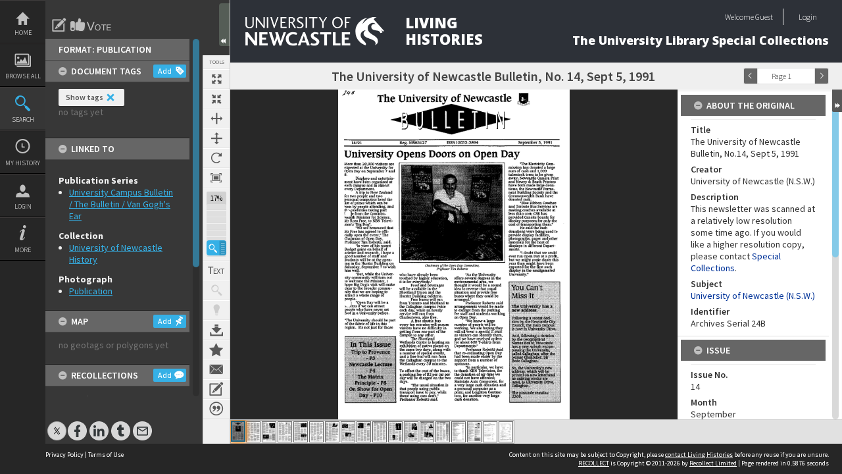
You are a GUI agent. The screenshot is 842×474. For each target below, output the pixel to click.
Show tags (84, 97)
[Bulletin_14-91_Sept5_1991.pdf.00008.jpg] (348, 431)
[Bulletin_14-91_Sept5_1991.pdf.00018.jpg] (506, 431)
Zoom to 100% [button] (216, 178)
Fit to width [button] (216, 118)
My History (22, 163)
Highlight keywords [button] (216, 310)
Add (165, 71)
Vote (91, 25)
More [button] (22, 250)
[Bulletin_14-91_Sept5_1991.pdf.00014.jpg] (442, 431)
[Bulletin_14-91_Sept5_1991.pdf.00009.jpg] (364, 431)
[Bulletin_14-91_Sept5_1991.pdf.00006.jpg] (316, 431)
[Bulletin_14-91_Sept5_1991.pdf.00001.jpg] (238, 431)
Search (23, 119)
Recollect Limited (713, 463)
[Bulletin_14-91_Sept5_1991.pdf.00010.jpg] (379, 431)
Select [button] (807, 76)
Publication (90, 291)
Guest (764, 17)
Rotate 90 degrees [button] (216, 158)
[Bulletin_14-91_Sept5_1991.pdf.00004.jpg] (285, 431)
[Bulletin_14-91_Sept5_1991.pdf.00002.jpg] (253, 431)
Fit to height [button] (216, 138)
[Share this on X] (56, 424)
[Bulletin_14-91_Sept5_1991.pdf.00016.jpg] (474, 431)
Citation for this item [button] (216, 409)
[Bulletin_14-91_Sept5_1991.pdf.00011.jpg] (395, 431)
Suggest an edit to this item (59, 25)
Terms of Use (106, 454)
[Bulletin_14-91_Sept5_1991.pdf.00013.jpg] (427, 431)
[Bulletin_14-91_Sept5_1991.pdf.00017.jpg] (490, 431)
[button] (216, 247)
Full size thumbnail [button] (216, 79)
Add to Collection (216, 349)
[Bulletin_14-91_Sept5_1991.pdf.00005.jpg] (300, 431)
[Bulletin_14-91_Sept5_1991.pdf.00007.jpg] (332, 431)
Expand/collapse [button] (837, 101)
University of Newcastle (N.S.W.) (753, 296)
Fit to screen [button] (216, 99)
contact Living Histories (699, 454)
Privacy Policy (64, 454)
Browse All (23, 76)
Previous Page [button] (750, 76)
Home (23, 32)
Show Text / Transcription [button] (216, 270)
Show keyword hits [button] (216, 290)
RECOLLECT (593, 463)
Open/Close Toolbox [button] (224, 24)
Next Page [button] (821, 76)
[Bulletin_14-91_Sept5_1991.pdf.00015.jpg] (458, 431)
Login (23, 206)
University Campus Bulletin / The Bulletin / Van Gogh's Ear (121, 204)
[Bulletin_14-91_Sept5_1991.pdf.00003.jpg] (269, 431)
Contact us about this (216, 369)
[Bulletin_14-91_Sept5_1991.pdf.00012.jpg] (411, 431)
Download (216, 330)
